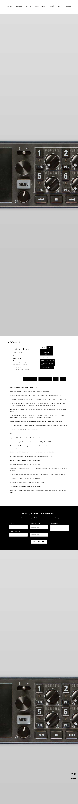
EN (72, 779)
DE (75, 779)
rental (52, 6)
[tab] (43, 347)
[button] (73, 774)
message (54, 524)
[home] (40, 6)
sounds (28, 6)
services (9, 6)
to (32, 531)
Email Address (15, 531)
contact (68, 6)
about (60, 6)
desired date (35, 524)
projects (19, 6)
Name (12, 524)
